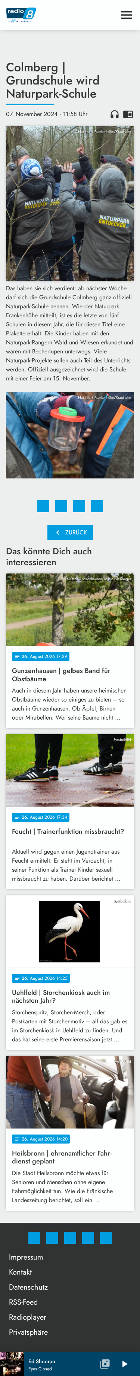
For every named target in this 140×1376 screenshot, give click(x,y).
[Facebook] (34, 1238)
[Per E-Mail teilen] (97, 506)
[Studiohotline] (88, 1238)
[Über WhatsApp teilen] (79, 506)
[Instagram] (52, 1238)
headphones (114, 114)
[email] (106, 1238)
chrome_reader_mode (128, 114)
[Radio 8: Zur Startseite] (61, 15)
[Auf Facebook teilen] (43, 506)
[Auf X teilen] (61, 506)
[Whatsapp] (70, 1238)
